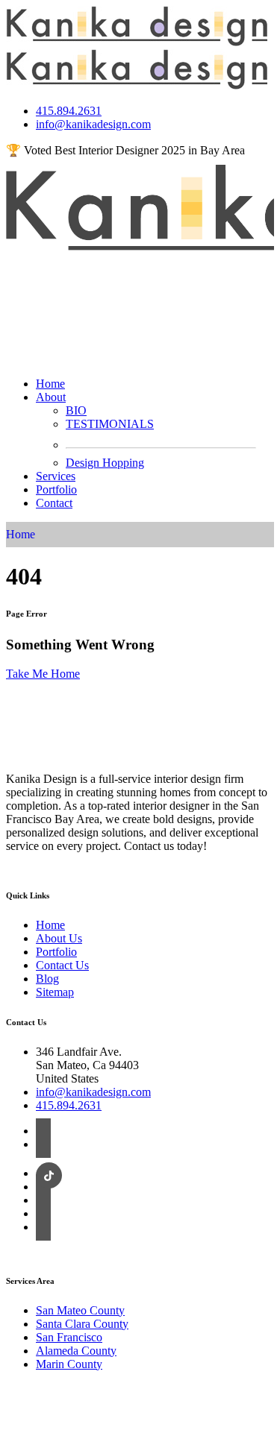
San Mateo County (80, 1310)
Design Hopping (105, 462)
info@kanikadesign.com (93, 124)
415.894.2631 (69, 110)
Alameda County (76, 1350)
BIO (76, 410)
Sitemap (55, 992)
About (51, 397)
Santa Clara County (82, 1323)
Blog (47, 978)
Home (50, 383)
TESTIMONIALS (110, 424)
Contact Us (62, 965)
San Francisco (69, 1337)
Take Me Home (43, 673)
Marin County (69, 1364)
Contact (54, 503)
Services (55, 476)
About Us (59, 938)
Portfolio (56, 489)
